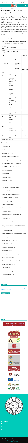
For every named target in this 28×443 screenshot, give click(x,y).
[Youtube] (1, 431)
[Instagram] (1, 426)
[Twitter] (1, 429)
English (18, 327)
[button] (26, 5)
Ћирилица (10, 327)
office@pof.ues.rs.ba (14, 441)
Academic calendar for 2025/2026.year (9, 288)
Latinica (14, 327)
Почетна (3, 8)
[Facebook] (1, 423)
